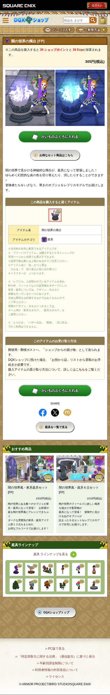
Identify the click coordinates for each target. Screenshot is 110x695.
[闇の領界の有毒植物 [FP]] (16, 569)
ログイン (96, 5)
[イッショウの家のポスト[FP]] (63, 569)
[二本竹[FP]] (63, 585)
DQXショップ (31, 20)
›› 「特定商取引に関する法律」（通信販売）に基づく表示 (55, 656)
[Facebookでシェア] (43, 413)
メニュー (5, 20)
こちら (80, 369)
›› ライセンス (55, 676)
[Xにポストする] (55, 413)
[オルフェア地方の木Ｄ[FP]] (16, 585)
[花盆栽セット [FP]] (47, 569)
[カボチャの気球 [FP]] (47, 585)
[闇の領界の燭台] (55, 215)
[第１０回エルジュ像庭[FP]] (94, 585)
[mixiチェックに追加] (67, 413)
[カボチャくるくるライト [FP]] (94, 569)
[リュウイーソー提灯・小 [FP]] (78, 585)
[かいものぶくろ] (102, 20)
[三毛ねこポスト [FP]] (31, 585)
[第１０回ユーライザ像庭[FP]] (31, 569)
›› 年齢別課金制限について (55, 663)
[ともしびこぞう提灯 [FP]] (78, 569)
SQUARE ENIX (19, 5)
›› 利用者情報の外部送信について (55, 670)
